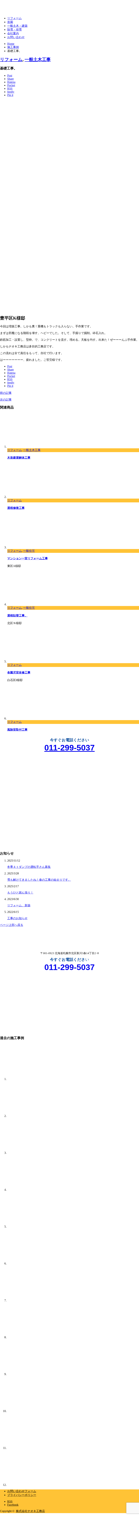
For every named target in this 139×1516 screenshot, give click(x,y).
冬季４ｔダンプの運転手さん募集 (29, 866)
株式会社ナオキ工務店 (30, 1511)
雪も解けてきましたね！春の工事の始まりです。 (39, 879)
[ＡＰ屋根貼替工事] (25, 1411)
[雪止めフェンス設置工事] (25, 1189)
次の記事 (6, 399)
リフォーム (14, 18)
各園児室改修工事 (18, 672)
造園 (10, 22)
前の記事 (6, 392)
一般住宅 (29, 550)
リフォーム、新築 (18, 905)
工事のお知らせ (17, 918)
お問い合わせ (16, 37)
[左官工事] (25, 1152)
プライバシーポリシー (21, 1494)
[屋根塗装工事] (25, 1484)
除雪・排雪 (14, 29)
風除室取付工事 (17, 729)
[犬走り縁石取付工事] (25, 1447)
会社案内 (13, 33)
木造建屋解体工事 (18, 457)
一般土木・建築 (17, 25)
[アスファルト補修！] (25, 1337)
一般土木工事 (38, 59)
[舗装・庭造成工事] (25, 1079)
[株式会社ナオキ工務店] (21, 9)
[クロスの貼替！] (25, 1226)
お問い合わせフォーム (21, 1491)
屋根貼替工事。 (17, 615)
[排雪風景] (25, 1115)
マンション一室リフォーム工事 (27, 558)
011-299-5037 (69, 747)
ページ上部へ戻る (11, 924)
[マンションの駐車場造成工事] (25, 1300)
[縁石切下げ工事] (25, 1263)
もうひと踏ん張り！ (20, 892)
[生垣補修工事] (25, 1374)
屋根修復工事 (16, 507)
